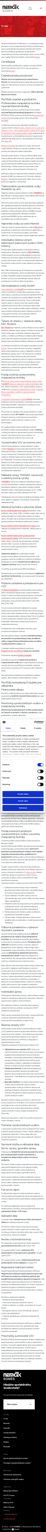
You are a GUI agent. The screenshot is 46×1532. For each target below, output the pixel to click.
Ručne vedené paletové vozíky (14, 511)
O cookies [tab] (38, 728)
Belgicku (4, 179)
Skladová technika (8, 146)
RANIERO (38, 193)
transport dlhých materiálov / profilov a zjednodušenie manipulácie (22, 392)
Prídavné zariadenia (9, 590)
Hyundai (6, 1428)
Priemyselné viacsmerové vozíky (16, 399)
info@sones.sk (9, 1519)
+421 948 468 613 (10, 1514)
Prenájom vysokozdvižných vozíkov (17, 1463)
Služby (6, 1442)
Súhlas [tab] (8, 728)
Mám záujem (12, 1404)
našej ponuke (31, 872)
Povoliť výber (23, 801)
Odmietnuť (23, 808)
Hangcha (10, 449)
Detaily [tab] (23, 728)
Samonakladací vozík (12, 289)
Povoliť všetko (23, 794)
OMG (29, 252)
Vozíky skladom (9, 1433)
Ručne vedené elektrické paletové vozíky (18, 526)
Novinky (6, 1423)
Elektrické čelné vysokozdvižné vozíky (18, 133)
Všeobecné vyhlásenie (12, 1475)
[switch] (40, 771)
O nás (5, 1419)
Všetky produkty (10, 1437)
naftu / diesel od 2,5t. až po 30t (32, 128)
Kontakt (6, 1447)
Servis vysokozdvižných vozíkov (15, 1458)
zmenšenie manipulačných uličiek (23, 389)
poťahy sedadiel (24, 655)
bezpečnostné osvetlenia (12, 651)
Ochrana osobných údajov (13, 1479)
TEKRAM (5, 482)
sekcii (38, 57)
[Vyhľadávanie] (30, 8)
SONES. (17, 1527)
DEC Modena (6, 328)
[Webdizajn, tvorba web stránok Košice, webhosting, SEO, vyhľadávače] (15, 1529)
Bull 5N (4, 348)
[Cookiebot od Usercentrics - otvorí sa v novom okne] (34, 722)
